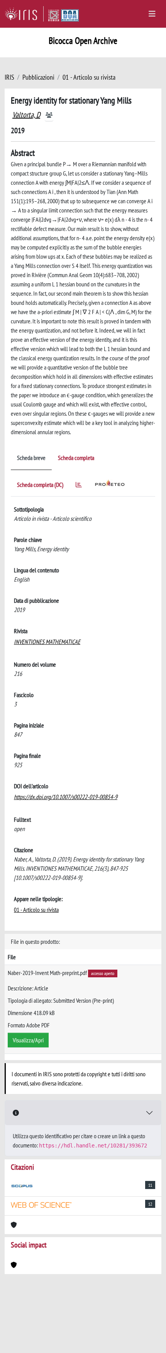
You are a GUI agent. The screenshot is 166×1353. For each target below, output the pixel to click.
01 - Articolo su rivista (89, 77)
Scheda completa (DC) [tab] (40, 484)
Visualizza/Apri (28, 1040)
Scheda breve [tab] (31, 458)
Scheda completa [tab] (76, 458)
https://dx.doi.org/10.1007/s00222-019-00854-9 (65, 797)
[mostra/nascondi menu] (152, 14)
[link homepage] (24, 14)
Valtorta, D (26, 115)
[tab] (78, 486)
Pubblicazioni (38, 77)
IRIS (9, 77)
